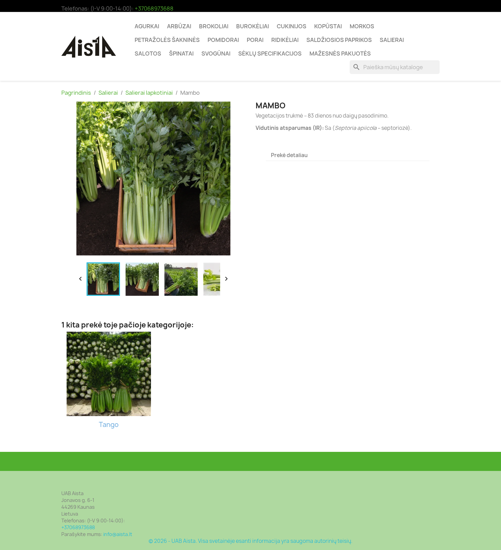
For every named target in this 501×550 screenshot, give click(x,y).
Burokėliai (252, 26)
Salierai (392, 40)
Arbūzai (179, 26)
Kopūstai (328, 26)
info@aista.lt (117, 534)
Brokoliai (213, 26)
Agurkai (147, 26)
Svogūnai (215, 53)
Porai (255, 40)
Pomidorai (223, 40)
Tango (109, 424)
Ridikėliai (285, 40)
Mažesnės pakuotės (340, 53)
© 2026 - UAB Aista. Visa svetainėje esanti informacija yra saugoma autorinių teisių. (250, 541)
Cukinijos (291, 26)
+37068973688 (154, 8)
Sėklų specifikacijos (270, 53)
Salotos (148, 53)
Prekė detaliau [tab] (289, 155)
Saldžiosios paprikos (339, 40)
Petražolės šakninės (167, 40)
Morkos (362, 26)
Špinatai (181, 53)
